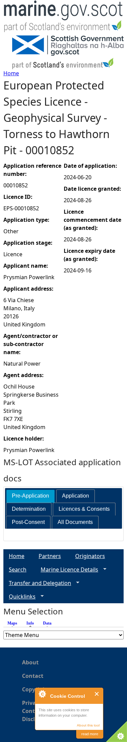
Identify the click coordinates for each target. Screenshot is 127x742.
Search (17, 569)
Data (47, 623)
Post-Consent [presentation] (28, 522)
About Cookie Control (42, 693)
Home (11, 73)
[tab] (30, 496)
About (30, 662)
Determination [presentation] (29, 509)
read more (89, 734)
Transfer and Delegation (37, 583)
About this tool (88, 725)
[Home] (63, 17)
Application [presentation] (75, 496)
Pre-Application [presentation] (30, 496)
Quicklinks (19, 597)
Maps (12, 623)
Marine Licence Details (66, 570)
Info (31, 623)
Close (97, 694)
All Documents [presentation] (75, 522)
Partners (50, 556)
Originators (90, 556)
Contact (32, 676)
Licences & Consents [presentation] (84, 509)
